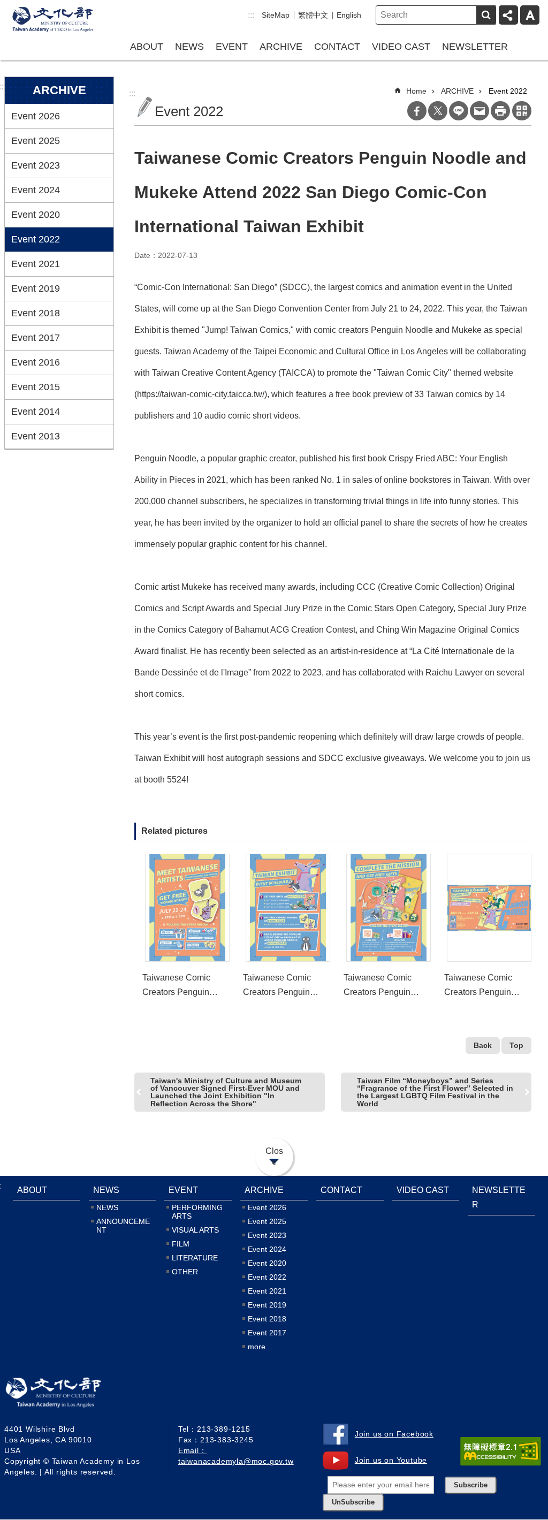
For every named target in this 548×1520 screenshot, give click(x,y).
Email (479, 110)
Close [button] (274, 1156)
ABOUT (146, 46)
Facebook (417, 110)
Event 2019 (35, 288)
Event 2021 (35, 264)
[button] (187, 907)
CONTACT (337, 46)
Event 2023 (35, 165)
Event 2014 (35, 411)
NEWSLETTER (475, 46)
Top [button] (516, 1045)
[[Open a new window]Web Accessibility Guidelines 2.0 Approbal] (500, 1451)
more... (260, 1346)
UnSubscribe (353, 1502)
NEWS (189, 46)
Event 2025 (35, 140)
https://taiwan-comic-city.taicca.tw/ (200, 394)
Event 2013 (35, 436)
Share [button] (508, 15)
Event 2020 (35, 214)
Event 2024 (35, 190)
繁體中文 (313, 15)
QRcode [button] (521, 110)
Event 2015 (35, 387)
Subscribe (471, 1485)
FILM (180, 1244)
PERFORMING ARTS (197, 1211)
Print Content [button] (500, 110)
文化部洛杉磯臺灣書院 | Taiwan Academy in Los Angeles (68, 1395)
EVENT (232, 46)
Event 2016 (35, 362)
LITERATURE (195, 1257)
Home (416, 91)
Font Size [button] (529, 15)
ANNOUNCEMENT (123, 1225)
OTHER (185, 1271)
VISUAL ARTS (195, 1230)
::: (251, 15)
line (458, 110)
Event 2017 (35, 337)
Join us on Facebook (394, 1434)
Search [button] (486, 15)
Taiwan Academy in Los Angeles (52, 20)
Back (483, 1045)
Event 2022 (35, 239)
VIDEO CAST (401, 46)
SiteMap (276, 15)
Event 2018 (35, 313)
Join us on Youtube (391, 1460)
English (349, 15)
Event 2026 (35, 116)
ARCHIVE (281, 46)
